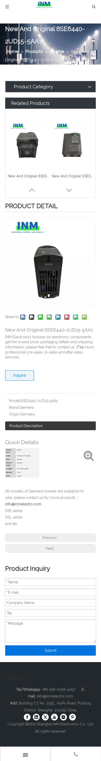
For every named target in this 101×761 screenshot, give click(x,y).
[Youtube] (54, 717)
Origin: (14, 414)
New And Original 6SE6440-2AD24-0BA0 (72, 176)
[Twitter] (45, 717)
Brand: (14, 407)
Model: (15, 401)
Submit (50, 650)
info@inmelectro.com (55, 696)
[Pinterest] (72, 717)
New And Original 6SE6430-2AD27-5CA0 (28, 176)
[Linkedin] (36, 717)
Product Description (26, 426)
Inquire (19, 375)
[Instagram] (63, 717)
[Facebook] (27, 717)
